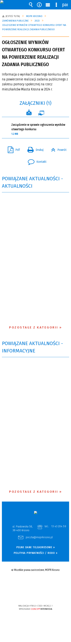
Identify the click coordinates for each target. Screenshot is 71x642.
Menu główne (48, 5)
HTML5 (29, 595)
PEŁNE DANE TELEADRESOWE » (35, 547)
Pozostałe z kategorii (33, 327)
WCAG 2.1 (47, 594)
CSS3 (35, 595)
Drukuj (34, 149)
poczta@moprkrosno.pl (39, 537)
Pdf (12, 149)
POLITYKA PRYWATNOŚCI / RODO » (36, 553)
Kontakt (35, 160)
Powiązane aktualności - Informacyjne (32, 347)
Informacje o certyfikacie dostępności (35, 581)
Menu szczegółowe (56, 5)
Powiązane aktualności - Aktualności (32, 182)
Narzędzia (39, 5)
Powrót (57, 149)
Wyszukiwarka (31, 5)
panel (65, 5)
